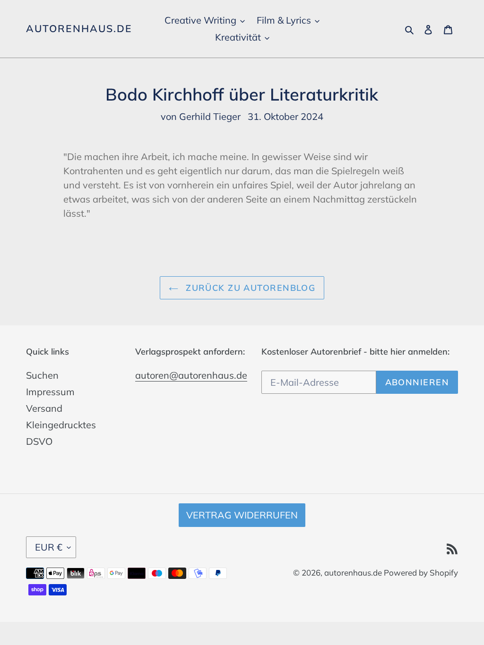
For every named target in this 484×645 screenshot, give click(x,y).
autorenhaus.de (79, 28)
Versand (44, 408)
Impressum (50, 392)
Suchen (42, 375)
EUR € (48, 547)
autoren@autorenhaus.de (191, 375)
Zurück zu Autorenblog (249, 287)
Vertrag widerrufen (242, 515)
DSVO (39, 441)
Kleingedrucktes (61, 425)
